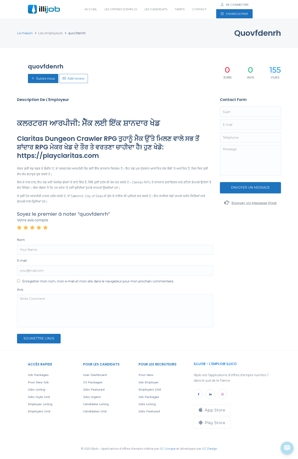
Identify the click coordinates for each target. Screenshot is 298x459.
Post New (146, 375)
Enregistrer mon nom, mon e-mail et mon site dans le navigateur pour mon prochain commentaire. (98, 281)
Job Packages (38, 375)
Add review (75, 78)
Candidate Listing (96, 404)
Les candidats (156, 9)
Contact (199, 9)
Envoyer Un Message (250, 187)
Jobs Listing (36, 389)
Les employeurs (50, 33)
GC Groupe (168, 448)
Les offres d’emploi (120, 9)
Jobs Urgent (92, 397)
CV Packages (93, 382)
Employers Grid (39, 411)
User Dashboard (95, 375)
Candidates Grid (94, 411)
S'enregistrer (237, 13)
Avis (20, 290)
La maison (25, 33)
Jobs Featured (93, 389)
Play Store (215, 422)
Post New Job (38, 382)
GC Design (209, 448)
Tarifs (180, 9)
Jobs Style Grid (39, 397)
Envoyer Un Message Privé (254, 203)
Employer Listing (40, 404)
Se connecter (237, 4)
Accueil (91, 9)
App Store (215, 410)
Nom (21, 240)
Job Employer (149, 382)
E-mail (22, 261)
